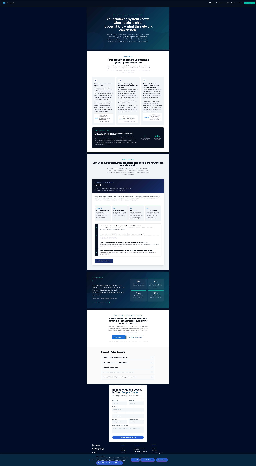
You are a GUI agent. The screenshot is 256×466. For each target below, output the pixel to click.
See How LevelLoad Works (135, 337)
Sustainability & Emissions (140, 451)
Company (114, 413)
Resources (123, 453)
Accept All (135, 459)
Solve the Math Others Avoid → (128, 437)
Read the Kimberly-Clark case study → (101, 302)
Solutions (211, 2)
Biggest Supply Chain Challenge (120, 425)
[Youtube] (94, 452)
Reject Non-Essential (147, 459)
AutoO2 (122, 448)
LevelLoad (123, 450)
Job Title (114, 419)
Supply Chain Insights (230, 2)
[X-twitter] (96, 452)
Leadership (154, 450)
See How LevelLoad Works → (104, 260)
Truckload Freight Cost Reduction (139, 448)
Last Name (131, 400)
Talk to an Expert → (119, 337)
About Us (154, 448)
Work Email (115, 406)
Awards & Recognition (157, 453)
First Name (115, 400)
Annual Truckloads (133, 419)
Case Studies (219, 2)
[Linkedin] (92, 452)
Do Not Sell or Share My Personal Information (109, 462)
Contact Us (240, 2)
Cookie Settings (162, 459)
